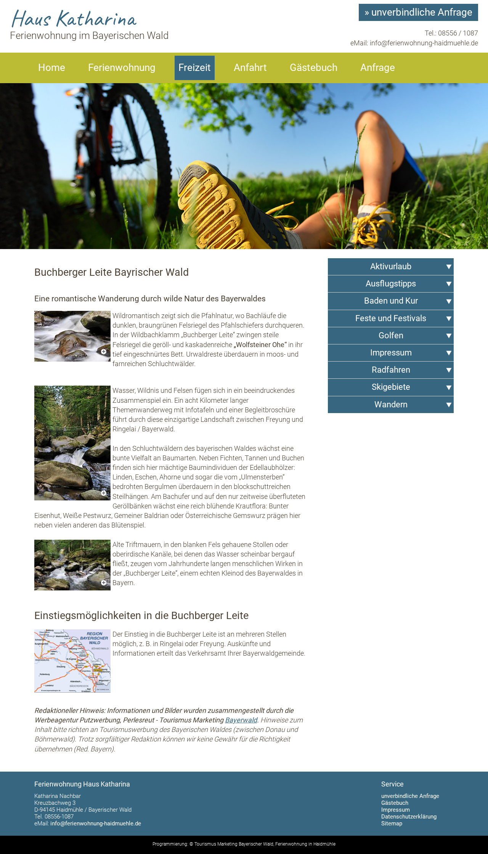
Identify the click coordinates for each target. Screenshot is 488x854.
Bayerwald (241, 720)
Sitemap (391, 823)
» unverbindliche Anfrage (418, 12)
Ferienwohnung (122, 67)
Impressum (395, 809)
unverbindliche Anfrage (410, 796)
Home (51, 67)
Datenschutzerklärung (409, 816)
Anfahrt (250, 67)
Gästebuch (313, 67)
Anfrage (377, 67)
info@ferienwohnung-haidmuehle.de (424, 43)
